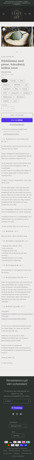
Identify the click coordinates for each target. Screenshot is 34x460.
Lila (26, 85)
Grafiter (6, 101)
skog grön (15, 93)
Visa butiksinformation (11, 134)
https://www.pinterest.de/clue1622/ (13, 319)
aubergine (7, 89)
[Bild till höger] (21, 52)
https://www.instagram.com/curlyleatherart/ (17, 314)
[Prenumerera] (28, 401)
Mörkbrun (20, 97)
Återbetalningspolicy (14, 450)
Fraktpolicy (17, 453)
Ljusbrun (26, 93)
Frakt (2, 74)
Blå (16, 89)
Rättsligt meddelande (18, 456)
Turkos (24, 89)
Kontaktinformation (27, 453)
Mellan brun (7, 97)
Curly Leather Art (15, 448)
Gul (4, 81)
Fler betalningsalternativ (17, 124)
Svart (15, 101)
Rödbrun (6, 85)
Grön (5, 93)
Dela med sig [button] (7, 363)
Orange (13, 81)
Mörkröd (17, 85)
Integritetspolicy (26, 450)
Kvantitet (4, 105)
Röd (21, 81)
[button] (4, 14)
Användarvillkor (7, 453)
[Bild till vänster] (13, 52)
